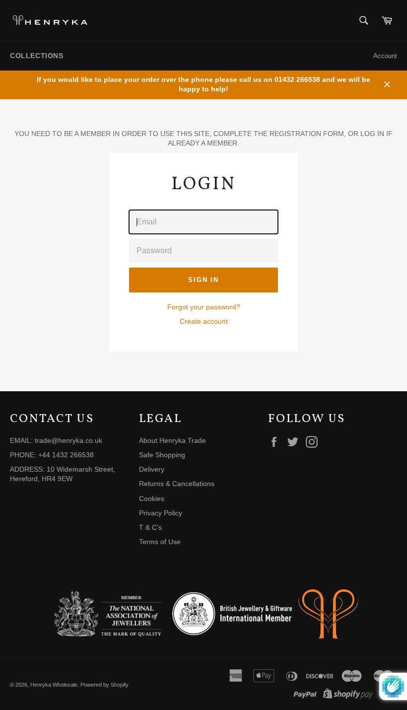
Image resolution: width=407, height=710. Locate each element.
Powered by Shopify (104, 685)
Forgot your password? (203, 307)
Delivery (151, 469)
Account (385, 56)
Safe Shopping (162, 455)
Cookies (151, 498)
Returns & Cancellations (176, 484)
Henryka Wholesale (53, 685)
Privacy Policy (160, 513)
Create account (204, 321)
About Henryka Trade (172, 440)
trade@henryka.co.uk (68, 440)
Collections (37, 56)
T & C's (150, 527)
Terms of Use (160, 542)
